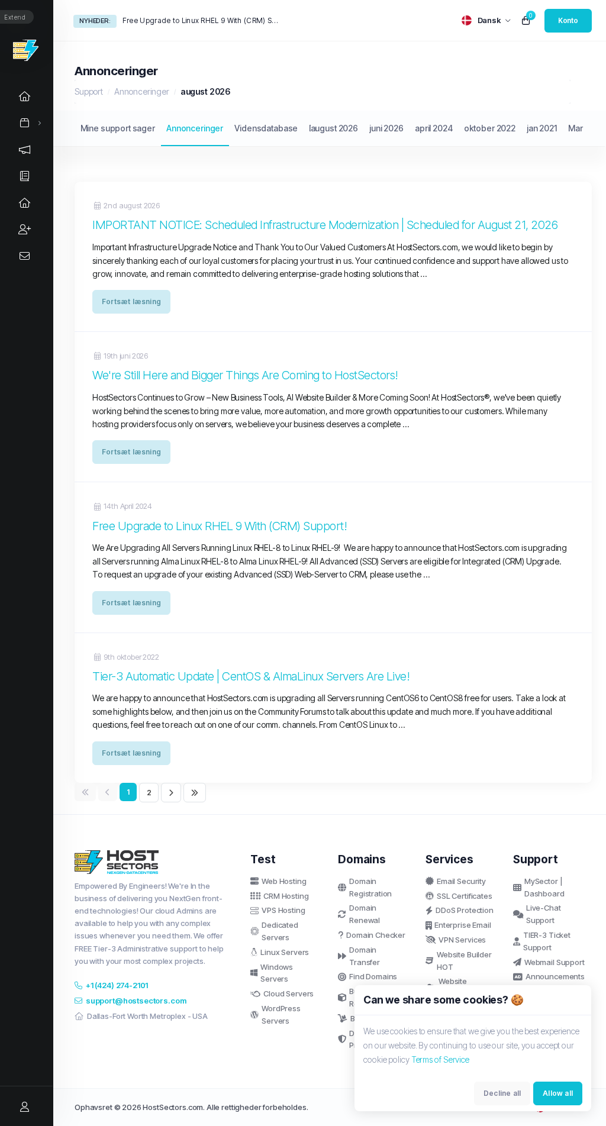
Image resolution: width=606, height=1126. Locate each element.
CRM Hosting (285, 896)
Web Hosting (284, 881)
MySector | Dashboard (544, 887)
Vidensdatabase (266, 128)
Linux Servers (284, 952)
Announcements (555, 976)
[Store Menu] (25, 122)
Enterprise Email (462, 925)
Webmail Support (554, 962)
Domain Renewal (364, 914)
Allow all (558, 1093)
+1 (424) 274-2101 (117, 985)
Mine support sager (117, 128)
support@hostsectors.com (136, 1000)
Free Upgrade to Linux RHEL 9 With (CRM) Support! (201, 20)
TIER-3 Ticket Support (546, 941)
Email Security (461, 881)
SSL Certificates (464, 896)
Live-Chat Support (543, 914)
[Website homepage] (26, 50)
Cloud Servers (288, 993)
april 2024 (434, 128)
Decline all (502, 1093)
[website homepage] (154, 862)
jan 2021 (542, 128)
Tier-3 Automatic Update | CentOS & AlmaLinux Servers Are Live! (251, 676)
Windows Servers (276, 973)
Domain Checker (375, 935)
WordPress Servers (281, 1014)
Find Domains (373, 976)
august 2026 (334, 128)
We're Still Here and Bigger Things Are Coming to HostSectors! (245, 374)
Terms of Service (440, 1059)
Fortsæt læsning (131, 301)
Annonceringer (141, 91)
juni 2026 (386, 128)
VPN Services (462, 939)
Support (89, 91)
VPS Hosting (283, 910)
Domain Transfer (364, 956)
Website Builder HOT (464, 961)
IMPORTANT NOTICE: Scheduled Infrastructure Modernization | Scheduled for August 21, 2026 (324, 224)
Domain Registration (370, 887)
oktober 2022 (489, 128)
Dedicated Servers (280, 931)
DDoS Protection (465, 910)
